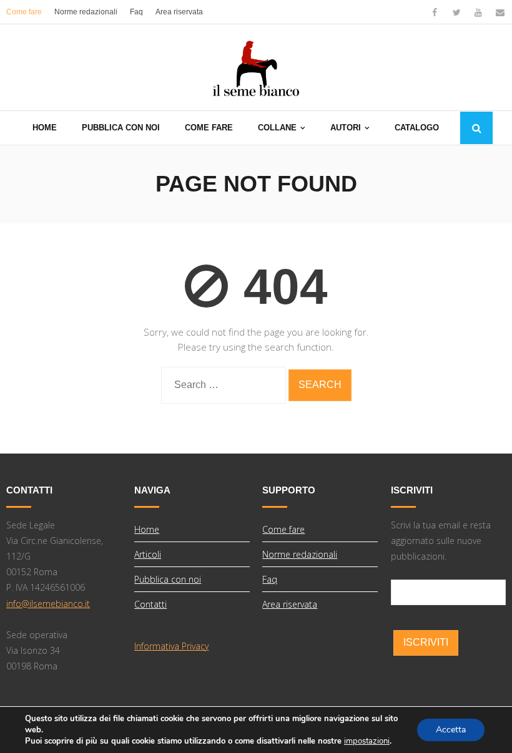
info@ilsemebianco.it (48, 604)
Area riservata (179, 11)
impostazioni (367, 741)
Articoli (147, 554)
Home (146, 529)
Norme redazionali (85, 11)
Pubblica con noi (167, 579)
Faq (136, 11)
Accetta (451, 730)
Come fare (24, 11)
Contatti (150, 604)
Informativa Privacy (171, 646)
